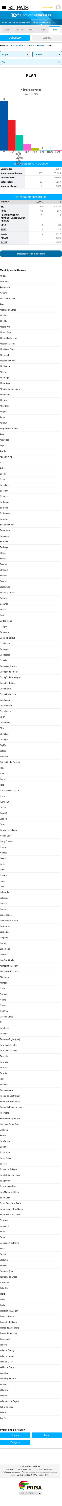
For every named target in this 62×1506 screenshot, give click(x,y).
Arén (2, 434)
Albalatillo (4, 315)
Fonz (2, 785)
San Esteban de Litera (10, 1175)
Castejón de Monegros (10, 677)
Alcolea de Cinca (8, 360)
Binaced (4, 570)
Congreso (15, 37)
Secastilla (4, 1226)
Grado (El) (4, 813)
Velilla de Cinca (7, 1367)
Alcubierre (5, 366)
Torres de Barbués (8, 1333)
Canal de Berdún (7, 638)
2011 (55, 30)
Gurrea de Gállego (8, 830)
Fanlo (2, 773)
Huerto (3, 847)
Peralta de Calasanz (9, 1050)
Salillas (3, 1164)
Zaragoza (15, 1442)
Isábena (3, 875)
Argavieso (4, 440)
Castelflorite (5, 688)
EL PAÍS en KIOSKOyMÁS (27, 1475)
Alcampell (4, 355)
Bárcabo (4, 519)
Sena (2, 1237)
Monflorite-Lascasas (9, 971)
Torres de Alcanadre (9, 1328)
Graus (2, 824)
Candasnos (5, 643)
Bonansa (4, 604)
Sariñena (4, 1220)
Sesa (2, 1248)
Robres (3, 1135)
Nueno (3, 1000)
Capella (3, 660)
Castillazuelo (6, 705)
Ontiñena (4, 1011)
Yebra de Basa (6, 1407)
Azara (2, 462)
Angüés (3, 411)
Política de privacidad (11, 1472)
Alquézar (4, 400)
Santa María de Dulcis (10, 1214)
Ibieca (3, 858)
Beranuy (4, 541)
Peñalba (4, 1033)
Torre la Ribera (7, 1316)
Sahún (3, 1147)
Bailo (2, 479)
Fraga (2, 796)
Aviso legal (48, 1469)
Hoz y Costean (6, 841)
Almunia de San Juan (10, 389)
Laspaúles (4, 932)
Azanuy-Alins (6, 457)
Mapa (55, 22)
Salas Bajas (5, 1158)
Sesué (3, 1254)
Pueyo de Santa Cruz (9, 1124)
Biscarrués (5, 587)
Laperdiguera (6, 915)
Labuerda (4, 892)
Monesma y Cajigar (9, 966)
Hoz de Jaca (6, 836)
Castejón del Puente (9, 671)
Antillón (3, 423)
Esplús (3, 745)
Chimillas (4, 734)
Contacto (10, 1469)
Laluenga (4, 898)
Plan (2, 1079)
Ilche (2, 869)
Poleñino (4, 1084)
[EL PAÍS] (18, 7)
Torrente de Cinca (8, 1322)
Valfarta (3, 1344)
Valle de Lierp (6, 1361)
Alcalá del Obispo (8, 349)
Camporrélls (5, 632)
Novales (3, 994)
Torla (2, 1305)
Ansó (2, 417)
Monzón (3, 983)
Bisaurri (3, 581)
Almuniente (5, 394)
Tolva (2, 1299)
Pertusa (3, 1067)
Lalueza (3, 903)
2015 (43, 30)
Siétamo (4, 1260)
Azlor (2, 468)
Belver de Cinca (7, 524)
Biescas (3, 564)
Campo (3, 626)
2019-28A (19, 30)
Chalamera (5, 722)
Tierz (2, 1294)
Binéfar (3, 575)
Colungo (4, 739)
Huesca (3, 852)
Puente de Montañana (10, 1101)
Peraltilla (4, 1056)
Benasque (4, 536)
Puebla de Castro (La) (10, 1096)
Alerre (3, 372)
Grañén (3, 819)
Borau (3, 609)
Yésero (3, 1412)
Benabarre (5, 530)
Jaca (2, 881)
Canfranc (4, 649)
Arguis (3, 445)
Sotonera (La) (6, 1271)
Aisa (2, 304)
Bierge (3, 558)
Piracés (3, 1073)
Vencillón (4, 1373)
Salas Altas (5, 1152)
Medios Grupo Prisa (30, 1493)
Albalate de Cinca (8, 310)
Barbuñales (5, 513)
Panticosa (4, 1028)
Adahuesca (5, 287)
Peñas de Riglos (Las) (10, 1039)
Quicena (4, 1130)
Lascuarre (5, 926)
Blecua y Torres (7, 592)
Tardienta (4, 1282)
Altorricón (4, 406)
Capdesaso (5, 655)
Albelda (3, 321)
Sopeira (3, 1265)
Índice (41, 1475)
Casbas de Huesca (8, 666)
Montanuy (4, 977)
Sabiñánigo (5, 1141)
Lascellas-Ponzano (9, 920)
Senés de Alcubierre (9, 1243)
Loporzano (5, 949)
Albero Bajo (5, 332)
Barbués (4, 507)
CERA (2, 717)
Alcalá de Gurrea (8, 343)
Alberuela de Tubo (8, 338)
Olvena (3, 1005)
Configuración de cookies (46, 1472)
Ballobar (4, 491)
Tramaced (5, 1339)
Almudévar (5, 383)
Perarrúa (4, 1062)
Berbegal (4, 547)
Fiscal (2, 779)
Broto (2, 615)
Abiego (3, 276)
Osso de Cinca (6, 1016)
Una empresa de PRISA (30, 1485)
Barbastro (4, 502)
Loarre (3, 943)
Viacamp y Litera (8, 1378)
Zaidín (3, 1418)
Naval (2, 988)
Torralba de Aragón (9, 1311)
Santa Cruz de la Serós (10, 1203)
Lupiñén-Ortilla (7, 960)
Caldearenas (6, 621)
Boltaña (3, 598)
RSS (46, 1475)
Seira (2, 1231)
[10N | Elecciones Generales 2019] (31, 15)
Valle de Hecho (7, 1356)
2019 (7, 30)
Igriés (2, 864)
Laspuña (4, 937)
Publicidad (38, 1469)
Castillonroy (5, 711)
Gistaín (3, 807)
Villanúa (3, 1395)
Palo (2, 1022)
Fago (2, 768)
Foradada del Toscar (9, 790)
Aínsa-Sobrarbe (7, 298)
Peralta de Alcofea (8, 1045)
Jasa (2, 886)
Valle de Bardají (7, 1350)
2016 (31, 30)
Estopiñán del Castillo (10, 762)
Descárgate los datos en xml (31, 253)
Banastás (4, 496)
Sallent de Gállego (8, 1169)
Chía (2, 728)
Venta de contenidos (24, 1469)
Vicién (3, 1384)
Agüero (3, 293)
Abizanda (4, 281)
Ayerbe (3, 451)
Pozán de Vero (6, 1090)
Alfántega (4, 377)
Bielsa (3, 553)
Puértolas (4, 1113)
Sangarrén (5, 1180)
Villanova (4, 1390)
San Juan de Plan (8, 1186)
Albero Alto (5, 327)
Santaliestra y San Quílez (11, 1209)
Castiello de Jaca (8, 694)
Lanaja (3, 909)
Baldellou (4, 485)
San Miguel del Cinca (9, 1192)
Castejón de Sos (7, 683)
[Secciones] (4, 7)
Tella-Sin (4, 1288)
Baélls (3, 474)
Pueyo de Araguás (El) (10, 1118)
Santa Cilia (5, 1197)
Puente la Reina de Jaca (11, 1107)
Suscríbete (47, 7)
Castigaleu (5, 700)
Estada (3, 751)
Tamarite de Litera (8, 1277)
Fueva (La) (5, 802)
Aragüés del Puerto (9, 428)
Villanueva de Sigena (9, 1401)
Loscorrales (5, 954)
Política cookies (28, 1472)
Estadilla (4, 756)
